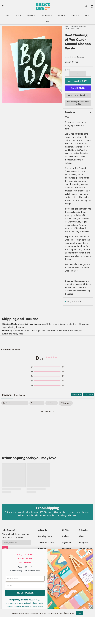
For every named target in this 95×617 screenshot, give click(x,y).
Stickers (30, 15)
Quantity (67, 70)
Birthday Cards (45, 536)
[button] (78, 81)
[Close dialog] (90, 552)
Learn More (69, 613)
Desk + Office (46, 15)
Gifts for (74, 15)
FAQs (87, 15)
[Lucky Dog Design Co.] (43, 6)
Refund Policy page (14, 334)
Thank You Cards (46, 542)
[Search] (3, 6)
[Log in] (85, 6)
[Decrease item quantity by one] (67, 73)
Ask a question (76, 394)
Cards (17, 15)
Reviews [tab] (7, 395)
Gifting (60, 15)
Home (66, 27)
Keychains (66, 542)
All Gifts (65, 530)
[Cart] (91, 6)
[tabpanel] (47, 418)
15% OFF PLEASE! (25, 592)
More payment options (78, 95)
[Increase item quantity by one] (88, 73)
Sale (47, 21)
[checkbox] (66, 403)
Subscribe (83, 530)
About (81, 536)
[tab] (19, 395)
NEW (8, 15)
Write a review (88, 394)
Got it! (79, 613)
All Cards (42, 530)
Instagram (83, 542)
